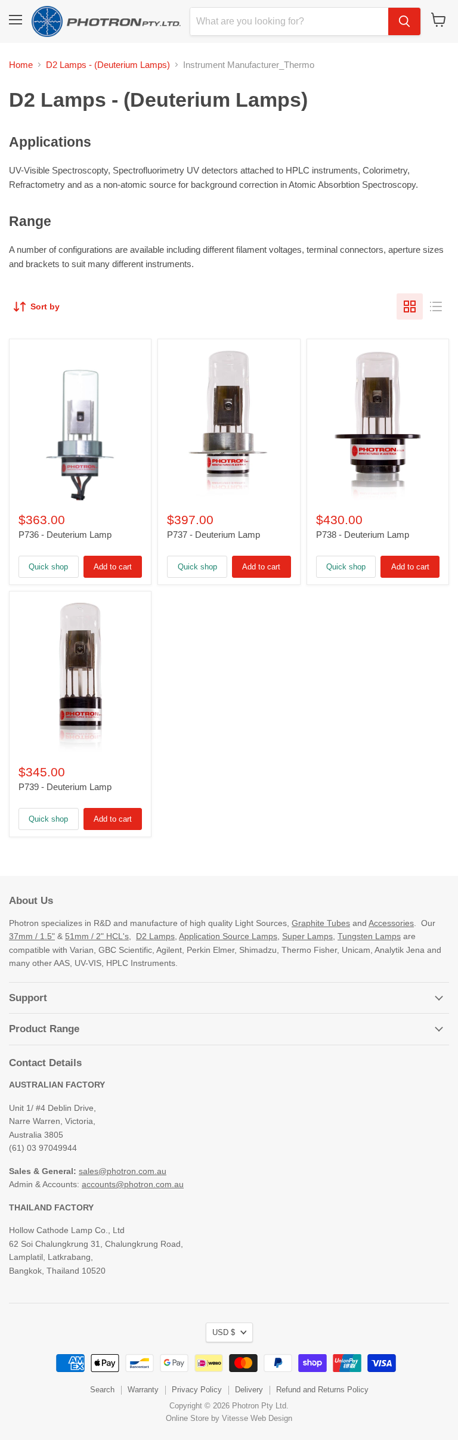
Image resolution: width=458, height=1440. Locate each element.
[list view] (436, 306)
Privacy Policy (197, 1389)
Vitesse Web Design (257, 1418)
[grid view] (410, 306)
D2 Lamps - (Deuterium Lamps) (108, 65)
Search (102, 1389)
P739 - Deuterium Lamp (65, 787)
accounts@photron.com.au (133, 1184)
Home (21, 65)
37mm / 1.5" (32, 936)
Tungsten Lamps (369, 936)
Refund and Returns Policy (322, 1389)
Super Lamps (307, 936)
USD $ (223, 1332)
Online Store (187, 1418)
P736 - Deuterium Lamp (65, 534)
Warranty (143, 1389)
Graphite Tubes (321, 923)
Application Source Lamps (228, 936)
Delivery (249, 1389)
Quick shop (48, 566)
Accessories (391, 923)
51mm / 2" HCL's (97, 936)
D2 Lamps (155, 936)
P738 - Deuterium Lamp (362, 534)
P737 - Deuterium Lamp (213, 534)
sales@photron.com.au (122, 1171)
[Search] (404, 21)
